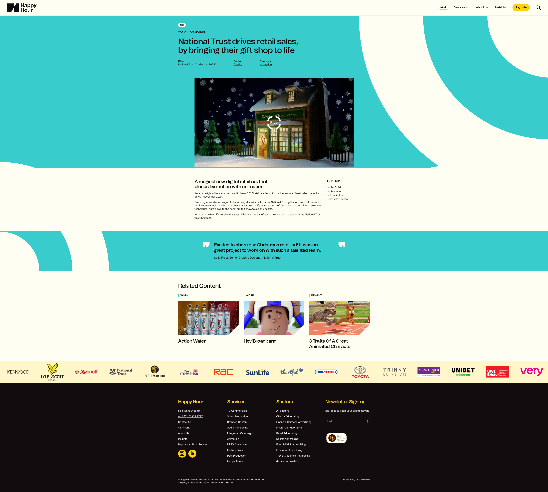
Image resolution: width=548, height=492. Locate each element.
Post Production (236, 455)
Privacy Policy (348, 479)
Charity (238, 64)
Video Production (237, 416)
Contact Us (184, 421)
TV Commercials (237, 410)
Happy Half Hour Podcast (193, 444)
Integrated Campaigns (240, 433)
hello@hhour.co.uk (189, 410)
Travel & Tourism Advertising (293, 455)
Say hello (521, 7)
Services (459, 7)
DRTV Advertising (237, 444)
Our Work (184, 427)
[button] (461, 8)
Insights (500, 7)
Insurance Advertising (289, 427)
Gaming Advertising (288, 461)
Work (443, 7)
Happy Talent (235, 461)
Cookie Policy (363, 479)
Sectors (284, 402)
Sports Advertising (287, 438)
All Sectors (282, 410)
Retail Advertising (286, 433)
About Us (183, 433)
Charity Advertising (287, 416)
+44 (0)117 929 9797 (190, 416)
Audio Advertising (237, 427)
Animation (197, 32)
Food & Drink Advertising (291, 444)
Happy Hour (190, 402)
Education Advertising (289, 450)
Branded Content (237, 421)
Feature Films (235, 450)
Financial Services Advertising (294, 421)
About (480, 7)
